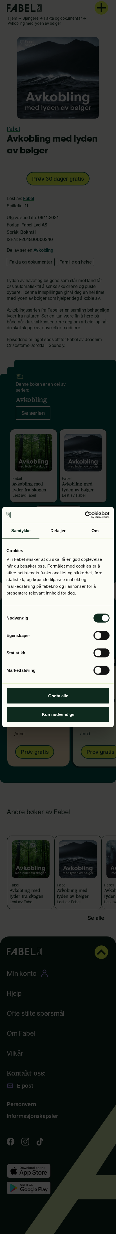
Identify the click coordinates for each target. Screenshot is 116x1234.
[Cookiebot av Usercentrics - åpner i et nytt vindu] (85, 515)
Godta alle (58, 695)
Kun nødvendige (58, 714)
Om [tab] (95, 530)
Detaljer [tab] (58, 530)
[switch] (101, 635)
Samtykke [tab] (21, 530)
